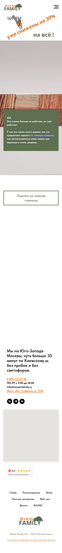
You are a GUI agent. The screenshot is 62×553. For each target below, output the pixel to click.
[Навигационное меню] (56, 7)
